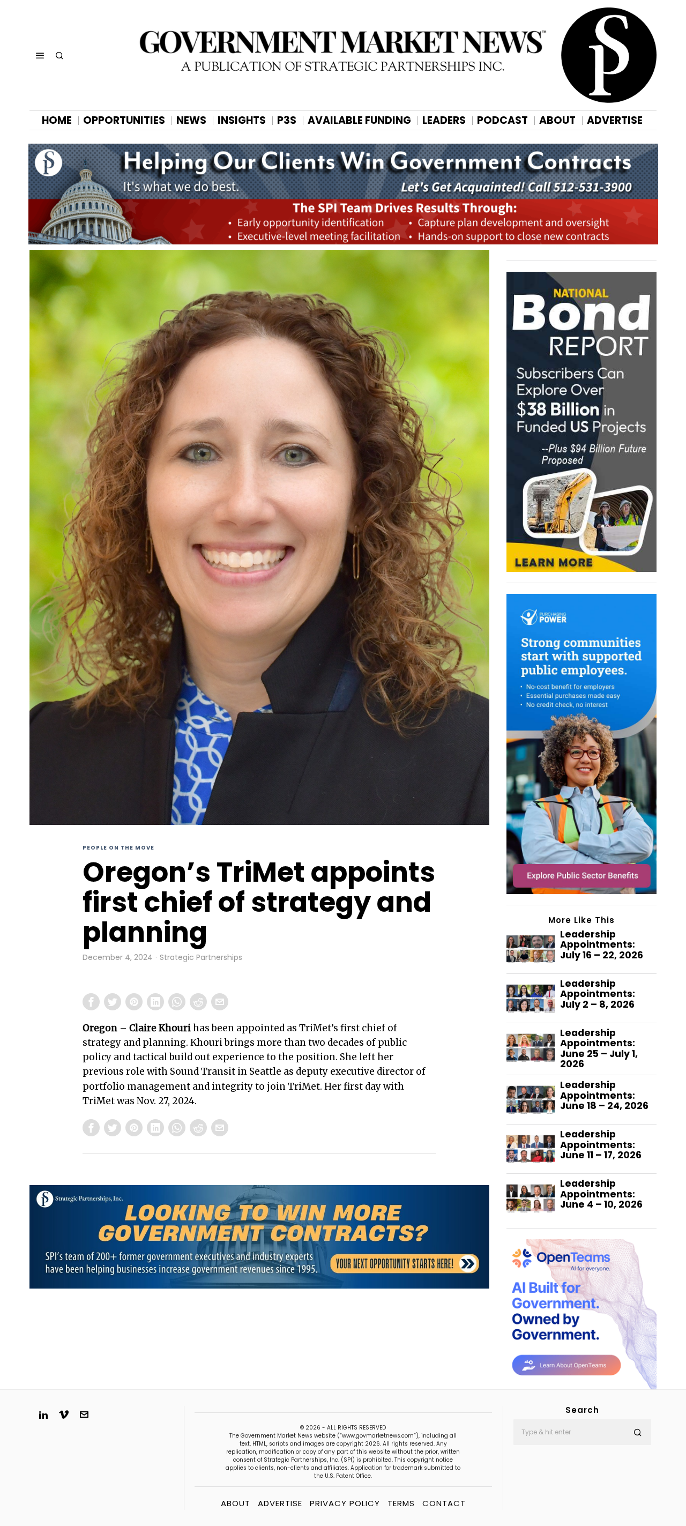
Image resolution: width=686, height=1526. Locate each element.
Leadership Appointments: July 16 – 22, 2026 (601, 945)
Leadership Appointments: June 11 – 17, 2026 (601, 1144)
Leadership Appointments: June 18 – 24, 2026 (604, 1095)
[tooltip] (91, 1001)
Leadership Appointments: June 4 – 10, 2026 (601, 1194)
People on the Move (118, 848)
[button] (638, 1432)
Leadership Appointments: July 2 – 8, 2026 (597, 994)
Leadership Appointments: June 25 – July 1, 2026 (599, 1048)
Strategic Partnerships (201, 957)
